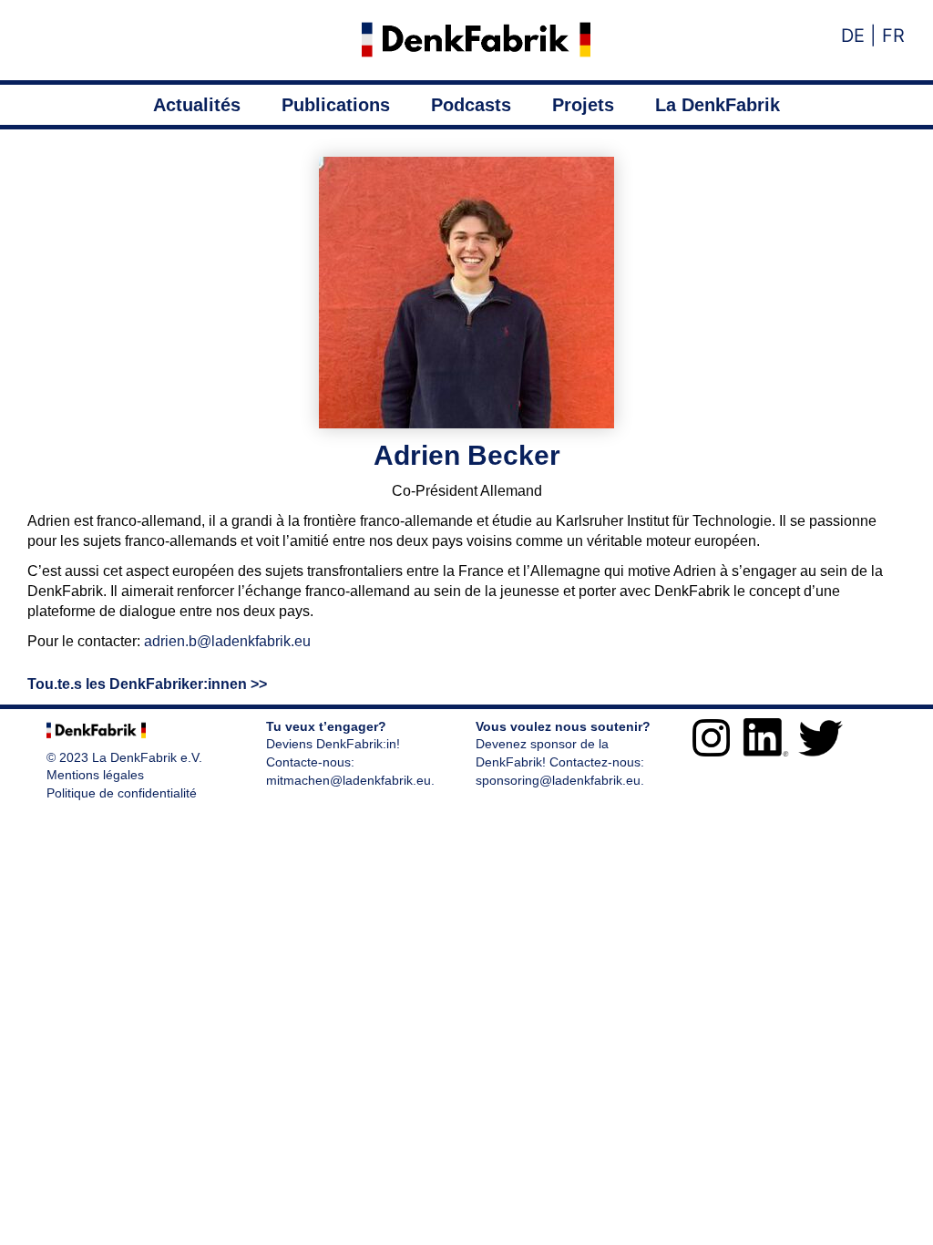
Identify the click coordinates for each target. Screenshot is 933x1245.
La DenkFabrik (717, 105)
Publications (336, 105)
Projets (583, 105)
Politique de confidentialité (121, 793)
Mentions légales (95, 774)
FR (891, 35)
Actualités (197, 105)
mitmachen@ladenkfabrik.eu (348, 780)
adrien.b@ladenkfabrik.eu (227, 641)
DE (853, 35)
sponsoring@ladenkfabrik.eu (558, 780)
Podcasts (471, 105)
